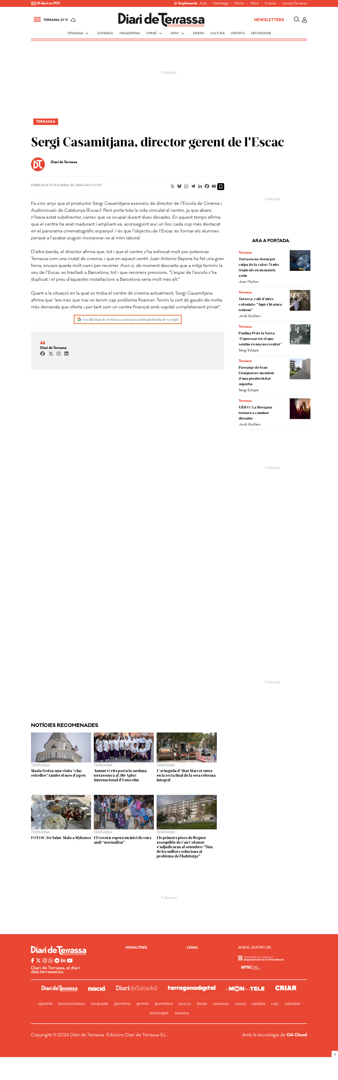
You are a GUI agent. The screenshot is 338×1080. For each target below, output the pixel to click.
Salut (254, 4)
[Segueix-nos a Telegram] (56, 961)
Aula (203, 4)
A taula (270, 4)
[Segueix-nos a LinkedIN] (63, 961)
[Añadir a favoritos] (220, 186)
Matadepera (130, 33)
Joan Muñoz (248, 282)
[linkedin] (66, 353)
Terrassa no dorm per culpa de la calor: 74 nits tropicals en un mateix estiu (259, 267)
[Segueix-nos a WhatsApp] (51, 961)
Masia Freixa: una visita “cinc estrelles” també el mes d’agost (58, 772)
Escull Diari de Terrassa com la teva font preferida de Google (131, 319)
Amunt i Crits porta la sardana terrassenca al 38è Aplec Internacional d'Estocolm (120, 775)
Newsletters (269, 20)
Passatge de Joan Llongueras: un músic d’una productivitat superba (257, 375)
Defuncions (261, 33)
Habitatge (221, 4)
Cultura (217, 33)
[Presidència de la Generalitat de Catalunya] (261, 959)
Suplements (187, 4)
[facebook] (42, 353)
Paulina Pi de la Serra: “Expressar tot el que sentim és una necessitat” (260, 338)
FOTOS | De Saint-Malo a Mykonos (61, 837)
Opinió (154, 33)
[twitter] (51, 353)
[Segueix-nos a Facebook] (32, 961)
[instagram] (59, 353)
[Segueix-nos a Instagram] (45, 961)
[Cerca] (296, 20)
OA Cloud (297, 1035)
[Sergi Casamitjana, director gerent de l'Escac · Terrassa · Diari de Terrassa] (161, 20)
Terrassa (78, 33)
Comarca (105, 33)
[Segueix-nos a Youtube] (70, 961)
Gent (178, 33)
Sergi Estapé (248, 350)
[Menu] (37, 20)
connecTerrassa (294, 4)
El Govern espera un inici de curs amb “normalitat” (122, 839)
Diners (198, 33)
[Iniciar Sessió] (304, 20)
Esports (238, 33)
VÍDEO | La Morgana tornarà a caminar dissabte (255, 412)
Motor (239, 4)
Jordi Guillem (250, 316)
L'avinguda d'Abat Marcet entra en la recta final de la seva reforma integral (186, 775)
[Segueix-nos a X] (38, 961)
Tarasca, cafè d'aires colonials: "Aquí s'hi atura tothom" (260, 304)
